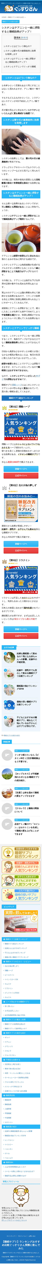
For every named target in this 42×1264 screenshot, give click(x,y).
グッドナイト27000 (12, 993)
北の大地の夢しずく (12, 966)
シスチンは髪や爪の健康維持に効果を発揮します (20, 52)
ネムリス (8, 997)
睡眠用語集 (10, 1095)
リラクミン (9, 988)
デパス (7, 1153)
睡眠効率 (8, 1100)
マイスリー (9, 1144)
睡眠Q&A (9, 1162)
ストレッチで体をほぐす (13, 1086)
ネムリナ (8, 984)
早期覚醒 (8, 1113)
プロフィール (22, 1236)
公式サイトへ (21, 475)
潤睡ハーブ (17, 385)
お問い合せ (32, 1236)
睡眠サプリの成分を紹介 (12, 735)
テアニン (8, 1042)
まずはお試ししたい (12, 1011)
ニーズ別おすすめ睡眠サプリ (17, 1002)
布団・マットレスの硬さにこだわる (17, 1073)
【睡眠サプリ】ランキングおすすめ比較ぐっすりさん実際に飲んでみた (21, 1245)
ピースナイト (9, 975)
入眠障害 (8, 1109)
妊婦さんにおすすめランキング (16, 948)
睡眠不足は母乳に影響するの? (15, 1176)
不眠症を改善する (13, 1060)
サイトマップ (11, 1236)
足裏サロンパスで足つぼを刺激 (16, 1091)
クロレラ (8, 1051)
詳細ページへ (21, 468)
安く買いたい (9, 1006)
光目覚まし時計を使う (13, 1064)
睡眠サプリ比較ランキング (16, 939)
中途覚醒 (8, 1118)
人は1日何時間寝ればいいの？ (15, 1167)
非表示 (24, 37)
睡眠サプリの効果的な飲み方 (15, 1024)
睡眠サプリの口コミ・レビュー (18, 961)
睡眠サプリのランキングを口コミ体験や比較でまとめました (21, 1253)
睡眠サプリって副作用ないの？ (16, 1028)
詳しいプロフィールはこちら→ (14, 1220)
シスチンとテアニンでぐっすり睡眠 (20, 66)
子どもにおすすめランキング (15, 953)
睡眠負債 (8, 1104)
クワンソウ (9, 1046)
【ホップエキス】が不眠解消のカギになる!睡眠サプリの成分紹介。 (27, 777)
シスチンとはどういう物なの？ (18, 46)
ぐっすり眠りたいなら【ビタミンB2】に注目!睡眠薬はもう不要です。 (27, 758)
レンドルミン (9, 1140)
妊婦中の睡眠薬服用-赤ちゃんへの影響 (18, 1131)
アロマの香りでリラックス (14, 1082)
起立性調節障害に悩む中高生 (15, 1015)
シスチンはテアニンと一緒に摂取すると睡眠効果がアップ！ (20, 60)
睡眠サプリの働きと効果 (16, 1019)
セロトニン (9, 1122)
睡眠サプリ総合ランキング (14, 944)
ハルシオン (9, 1149)
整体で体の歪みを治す (13, 1069)
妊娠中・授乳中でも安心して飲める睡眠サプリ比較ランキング (27, 673)
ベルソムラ (9, 1158)
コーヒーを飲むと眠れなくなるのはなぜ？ (20, 1171)
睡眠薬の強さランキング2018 (15, 1135)
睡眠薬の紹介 (11, 1126)
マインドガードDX (11, 979)
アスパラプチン (10, 1055)
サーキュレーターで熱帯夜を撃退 (16, 1077)
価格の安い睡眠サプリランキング (16, 957)
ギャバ (7, 1037)
